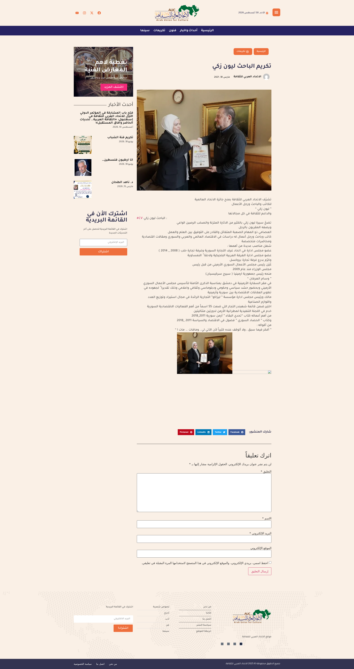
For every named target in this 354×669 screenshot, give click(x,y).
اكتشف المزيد (114, 87)
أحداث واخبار (188, 30)
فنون (172, 30)
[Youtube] (77, 13)
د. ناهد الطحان (122, 182)
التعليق (266, 471)
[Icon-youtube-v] (222, 644)
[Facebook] (99, 13)
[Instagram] (84, 13)
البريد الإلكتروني (260, 533)
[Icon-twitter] (234, 644)
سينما (145, 30)
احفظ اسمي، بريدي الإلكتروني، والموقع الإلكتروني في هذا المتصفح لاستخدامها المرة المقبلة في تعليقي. (205, 562)
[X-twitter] (91, 13)
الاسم (266, 518)
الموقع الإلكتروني (260, 548)
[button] (236, 432)
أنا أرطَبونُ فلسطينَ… (117, 160)
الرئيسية (207, 30)
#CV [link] (140, 218)
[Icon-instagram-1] (228, 644)
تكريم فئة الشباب (120, 137)
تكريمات (159, 30)
